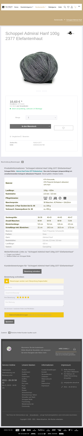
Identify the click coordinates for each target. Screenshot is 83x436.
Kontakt (44, 372)
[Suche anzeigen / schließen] (65, 7)
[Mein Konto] (71, 7)
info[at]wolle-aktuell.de (71, 382)
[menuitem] (16, 7)
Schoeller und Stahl (28, 397)
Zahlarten (45, 376)
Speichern (9, 322)
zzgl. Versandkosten (22, 106)
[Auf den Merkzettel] (63, 128)
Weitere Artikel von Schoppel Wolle (18, 256)
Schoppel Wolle (27, 399)
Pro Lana (25, 383)
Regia (24, 388)
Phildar (24, 381)
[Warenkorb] (75, 7)
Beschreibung (5, 162)
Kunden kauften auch (29, 333)
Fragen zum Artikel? (13, 254)
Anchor (24, 370)
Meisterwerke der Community (28, 405)
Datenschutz (46, 383)
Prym (23, 386)
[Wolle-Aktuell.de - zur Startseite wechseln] (7, 7)
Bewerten (25, 136)
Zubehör (5, 333)
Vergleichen (16, 136)
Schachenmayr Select (29, 395)
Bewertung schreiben (32, 271)
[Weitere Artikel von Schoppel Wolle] (70, 35)
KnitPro (24, 379)
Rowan (24, 390)
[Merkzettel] (68, 7)
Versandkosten (47, 374)
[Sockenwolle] (40, 7)
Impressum (45, 386)
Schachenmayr (27, 392)
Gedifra (24, 374)
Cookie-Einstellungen (49, 370)
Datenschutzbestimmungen (18, 315)
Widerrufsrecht (47, 379)
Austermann (26, 372)
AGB (43, 381)
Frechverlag (26, 402)
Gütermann (26, 376)
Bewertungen (17, 162)
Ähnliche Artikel (16, 333)
